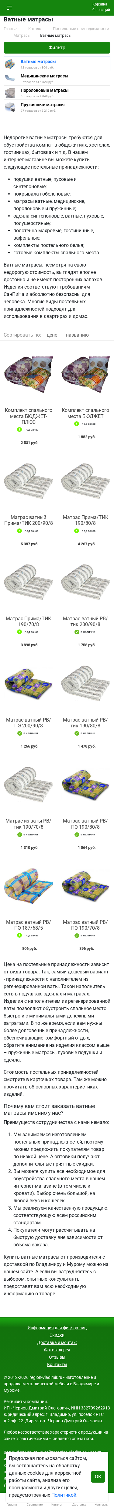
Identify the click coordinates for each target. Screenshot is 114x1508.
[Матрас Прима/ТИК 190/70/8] (28, 582)
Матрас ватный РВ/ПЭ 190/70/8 (85, 925)
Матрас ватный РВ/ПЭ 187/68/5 (28, 925)
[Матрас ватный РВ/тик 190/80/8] (85, 683)
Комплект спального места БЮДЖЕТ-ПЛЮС (28, 416)
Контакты (57, 1364)
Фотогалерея (57, 1349)
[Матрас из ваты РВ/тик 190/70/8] (28, 784)
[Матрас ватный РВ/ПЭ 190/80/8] (85, 784)
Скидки (57, 1335)
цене (52, 335)
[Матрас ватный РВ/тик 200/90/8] (85, 582)
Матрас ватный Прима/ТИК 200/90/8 (28, 520)
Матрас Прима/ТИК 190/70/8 (28, 621)
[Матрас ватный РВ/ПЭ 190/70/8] (85, 886)
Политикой (63, 1495)
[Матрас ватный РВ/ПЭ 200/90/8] (28, 683)
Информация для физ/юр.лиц (57, 1327)
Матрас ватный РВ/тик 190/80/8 (85, 723)
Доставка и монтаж (57, 1342)
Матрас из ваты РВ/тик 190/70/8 (28, 824)
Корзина (99, 4)
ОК (98, 1477)
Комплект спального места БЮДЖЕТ (85, 413)
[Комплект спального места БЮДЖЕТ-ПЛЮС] (28, 374)
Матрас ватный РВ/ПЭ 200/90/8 (28, 723)
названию (77, 335)
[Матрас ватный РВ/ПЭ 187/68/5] (28, 886)
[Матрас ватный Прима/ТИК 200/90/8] (28, 481)
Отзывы (57, 1357)
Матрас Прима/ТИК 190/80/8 (85, 520)
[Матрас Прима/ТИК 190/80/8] (85, 481)
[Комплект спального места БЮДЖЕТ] (85, 374)
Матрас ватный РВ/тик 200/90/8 (85, 621)
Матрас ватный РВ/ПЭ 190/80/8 (85, 824)
